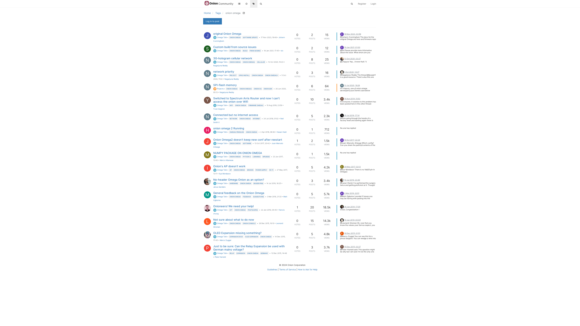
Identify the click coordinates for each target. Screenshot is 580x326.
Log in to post (212, 21)
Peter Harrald (220, 257)
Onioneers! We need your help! (233, 206)
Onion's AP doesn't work (229, 166)
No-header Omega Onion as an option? (238, 179)
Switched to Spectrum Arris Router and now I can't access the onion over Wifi (246, 100)
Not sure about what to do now (233, 219)
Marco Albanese (226, 160)
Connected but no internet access (235, 115)
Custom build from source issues (234, 47)
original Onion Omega (227, 33)
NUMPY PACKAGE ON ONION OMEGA (237, 153)
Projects (220, 89)
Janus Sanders (219, 187)
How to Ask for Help (307, 269)
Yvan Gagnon (219, 109)
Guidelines (272, 269)
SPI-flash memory (225, 85)
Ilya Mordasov (225, 174)
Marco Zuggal (225, 240)
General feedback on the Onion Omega (238, 193)
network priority (223, 71)
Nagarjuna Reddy (220, 66)
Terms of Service (287, 269)
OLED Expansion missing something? (237, 233)
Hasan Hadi (282, 132)
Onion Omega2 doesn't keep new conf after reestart (247, 139)
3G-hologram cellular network (232, 58)
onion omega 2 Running (228, 128)
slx (282, 51)
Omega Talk (221, 37)
